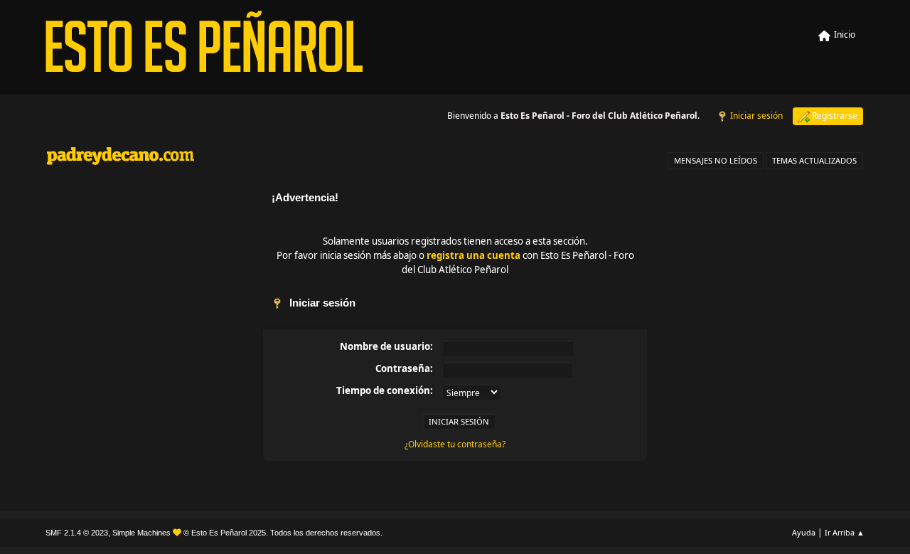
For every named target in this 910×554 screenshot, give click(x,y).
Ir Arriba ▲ (844, 532)
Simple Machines (141, 532)
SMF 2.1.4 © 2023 (77, 532)
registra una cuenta (473, 255)
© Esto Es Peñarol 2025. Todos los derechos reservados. (282, 532)
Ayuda (803, 532)
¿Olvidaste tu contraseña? (455, 444)
